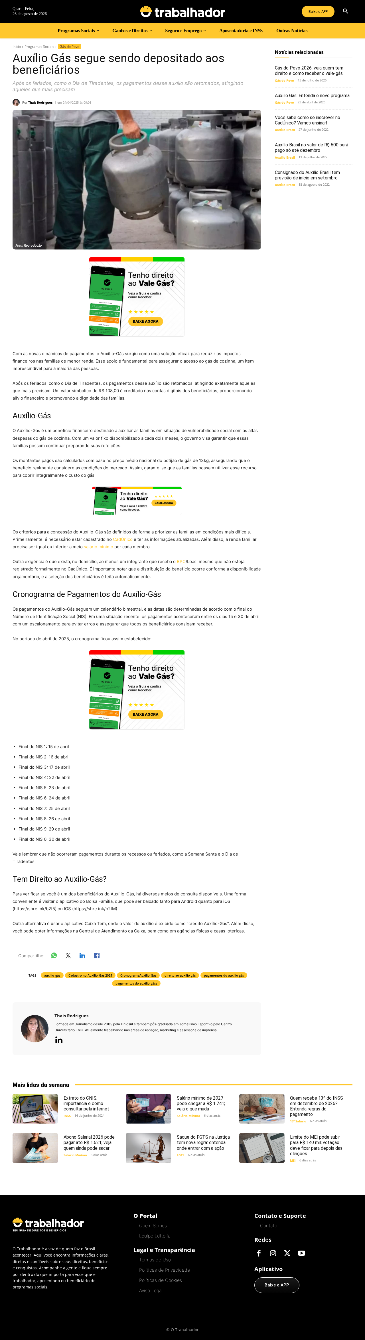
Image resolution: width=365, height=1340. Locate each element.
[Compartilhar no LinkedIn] (82, 956)
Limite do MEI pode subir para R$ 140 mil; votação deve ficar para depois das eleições (316, 1145)
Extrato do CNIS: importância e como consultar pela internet (86, 1103)
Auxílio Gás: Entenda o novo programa (312, 95)
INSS (67, 1116)
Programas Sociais (39, 46)
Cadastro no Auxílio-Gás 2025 (90, 975)
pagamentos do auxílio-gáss (136, 983)
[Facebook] (258, 1253)
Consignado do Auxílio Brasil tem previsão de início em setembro (307, 175)
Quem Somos (153, 1225)
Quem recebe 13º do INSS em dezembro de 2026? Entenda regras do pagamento (316, 1106)
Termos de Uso (155, 1260)
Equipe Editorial (155, 1236)
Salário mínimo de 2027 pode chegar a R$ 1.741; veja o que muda (201, 1103)
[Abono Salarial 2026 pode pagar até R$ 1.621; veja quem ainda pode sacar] (35, 1148)
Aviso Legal (151, 1290)
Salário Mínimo (188, 1116)
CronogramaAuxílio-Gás (138, 975)
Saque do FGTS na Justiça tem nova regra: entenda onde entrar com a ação (203, 1142)
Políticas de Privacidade (164, 1270)
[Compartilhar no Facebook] (96, 956)
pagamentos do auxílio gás (224, 975)
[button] (345, 11)
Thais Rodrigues (40, 102)
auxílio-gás (52, 975)
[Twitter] (287, 1253)
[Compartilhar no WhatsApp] (54, 956)
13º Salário (298, 1121)
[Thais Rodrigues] (17, 102)
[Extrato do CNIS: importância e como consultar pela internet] (35, 1109)
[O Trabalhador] (182, 11)
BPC (181, 561)
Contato (268, 1225)
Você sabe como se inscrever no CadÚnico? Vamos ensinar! (307, 120)
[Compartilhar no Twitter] (68, 956)
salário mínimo (98, 546)
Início (17, 46)
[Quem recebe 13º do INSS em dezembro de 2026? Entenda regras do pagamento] (262, 1109)
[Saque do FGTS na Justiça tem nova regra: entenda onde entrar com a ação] (148, 1148)
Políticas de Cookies (160, 1280)
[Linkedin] (58, 1040)
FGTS (180, 1155)
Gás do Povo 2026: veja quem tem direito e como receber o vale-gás (309, 70)
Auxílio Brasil (285, 130)
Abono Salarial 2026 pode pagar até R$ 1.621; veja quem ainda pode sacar (89, 1142)
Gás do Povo (69, 46)
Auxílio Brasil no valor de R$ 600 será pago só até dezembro (311, 147)
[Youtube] (301, 1253)
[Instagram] (273, 1253)
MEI (293, 1160)
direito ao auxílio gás (180, 975)
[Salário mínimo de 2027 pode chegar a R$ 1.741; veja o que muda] (148, 1109)
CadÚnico (123, 539)
